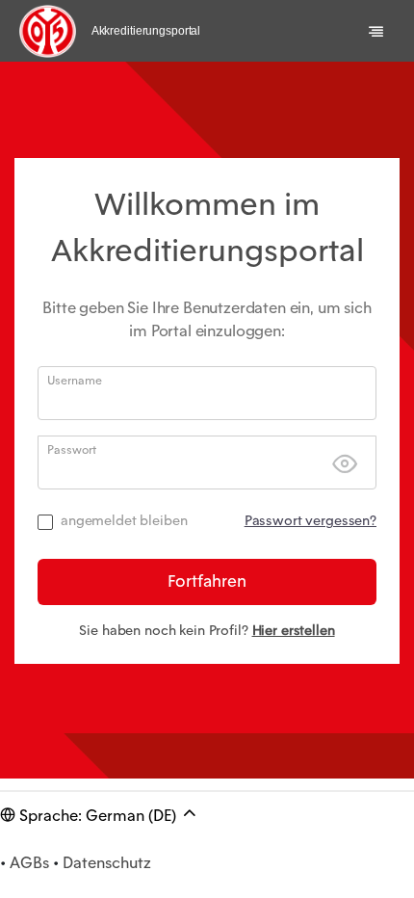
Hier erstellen (293, 630)
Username (74, 380)
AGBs (29, 863)
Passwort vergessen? (310, 520)
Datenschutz (107, 863)
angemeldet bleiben (124, 520)
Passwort (71, 450)
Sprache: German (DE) (97, 816)
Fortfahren (207, 581)
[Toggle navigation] (376, 30)
